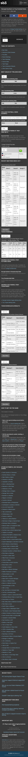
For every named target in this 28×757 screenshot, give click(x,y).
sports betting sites (16, 423)
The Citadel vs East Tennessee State (11, 611)
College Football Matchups (9, 666)
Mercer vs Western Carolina (9, 583)
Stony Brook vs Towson (8, 599)
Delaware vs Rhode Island (8, 509)
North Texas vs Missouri (8, 606)
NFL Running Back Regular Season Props (13, 676)
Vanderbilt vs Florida (7, 481)
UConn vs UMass (6, 560)
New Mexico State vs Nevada (9, 659)
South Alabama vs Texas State (9, 627)
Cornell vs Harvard (7, 500)
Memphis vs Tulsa (6, 652)
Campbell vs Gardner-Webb (9, 617)
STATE (5, 38)
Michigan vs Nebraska (7, 638)
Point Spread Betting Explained (10, 704)
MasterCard (14, 439)
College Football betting (16, 29)
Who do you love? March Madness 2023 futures (13, 686)
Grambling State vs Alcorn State (10, 548)
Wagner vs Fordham (7, 498)
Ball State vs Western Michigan (10, 569)
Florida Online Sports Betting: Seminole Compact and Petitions (13, 709)
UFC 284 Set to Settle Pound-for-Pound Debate (13, 691)
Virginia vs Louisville (7, 532)
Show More (5, 229)
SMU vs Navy (5, 587)
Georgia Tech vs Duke (7, 493)
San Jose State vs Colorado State (10, 590)
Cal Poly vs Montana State (8, 592)
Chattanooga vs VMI (7, 514)
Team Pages (5, 64)
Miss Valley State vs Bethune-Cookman (12, 601)
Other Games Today (7, 68)
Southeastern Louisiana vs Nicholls (10, 504)
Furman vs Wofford (7, 516)
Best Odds (4, 50)
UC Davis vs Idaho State (8, 555)
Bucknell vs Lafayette (7, 495)
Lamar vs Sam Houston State (9, 537)
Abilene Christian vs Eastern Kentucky (11, 613)
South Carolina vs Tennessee (9, 472)
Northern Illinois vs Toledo (8, 475)
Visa (6, 439)
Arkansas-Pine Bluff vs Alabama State (11, 534)
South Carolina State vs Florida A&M (11, 615)
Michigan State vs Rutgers (8, 491)
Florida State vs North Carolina (10, 562)
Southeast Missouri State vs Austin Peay (12, 597)
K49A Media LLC (5, 739)
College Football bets (11, 268)
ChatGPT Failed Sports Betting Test (12, 695)
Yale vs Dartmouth (7, 511)
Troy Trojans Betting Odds (8, 302)
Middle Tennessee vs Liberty (9, 571)
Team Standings (6, 59)
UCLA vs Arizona (6, 657)
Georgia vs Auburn (7, 567)
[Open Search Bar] (20, 2)
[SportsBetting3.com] (4, 3)
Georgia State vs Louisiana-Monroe (11, 647)
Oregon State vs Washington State (10, 608)
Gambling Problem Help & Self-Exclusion (14, 732)
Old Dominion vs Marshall (8, 528)
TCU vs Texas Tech (7, 624)
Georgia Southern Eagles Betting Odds (11, 300)
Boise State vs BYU (7, 564)
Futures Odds (5, 61)
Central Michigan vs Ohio (8, 585)
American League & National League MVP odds (13, 681)
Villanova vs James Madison (9, 518)
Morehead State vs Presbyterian (10, 502)
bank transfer (5, 441)
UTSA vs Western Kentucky (9, 631)
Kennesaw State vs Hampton (9, 523)
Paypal (21, 441)
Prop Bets (4, 54)
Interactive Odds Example (8, 52)
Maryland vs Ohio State (8, 486)
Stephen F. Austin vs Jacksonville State (12, 594)
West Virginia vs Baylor (8, 477)
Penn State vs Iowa (7, 604)
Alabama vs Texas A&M (8, 650)
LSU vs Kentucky (6, 640)
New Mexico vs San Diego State (10, 654)
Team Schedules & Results (8, 66)
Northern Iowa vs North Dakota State (11, 530)
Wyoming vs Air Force (7, 634)
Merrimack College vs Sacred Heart (11, 521)
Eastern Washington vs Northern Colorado (12, 541)
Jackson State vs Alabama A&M (10, 546)
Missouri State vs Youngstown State (11, 525)
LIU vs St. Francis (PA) (7, 507)
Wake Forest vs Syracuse (8, 557)
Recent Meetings (6, 57)
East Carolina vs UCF (7, 620)
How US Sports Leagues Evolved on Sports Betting (14, 714)
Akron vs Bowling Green (8, 484)
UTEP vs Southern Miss (8, 629)
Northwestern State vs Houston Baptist (12, 636)
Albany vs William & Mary (8, 581)
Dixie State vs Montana (8, 553)
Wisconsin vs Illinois (7, 576)
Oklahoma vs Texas (7, 488)
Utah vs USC (5, 645)
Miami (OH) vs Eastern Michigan (10, 578)
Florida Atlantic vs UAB (8, 574)
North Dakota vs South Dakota (10, 544)
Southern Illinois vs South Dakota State (12, 539)
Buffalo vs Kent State (7, 622)
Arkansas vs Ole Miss (7, 479)
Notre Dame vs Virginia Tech (9, 643)
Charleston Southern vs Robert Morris (11, 551)
